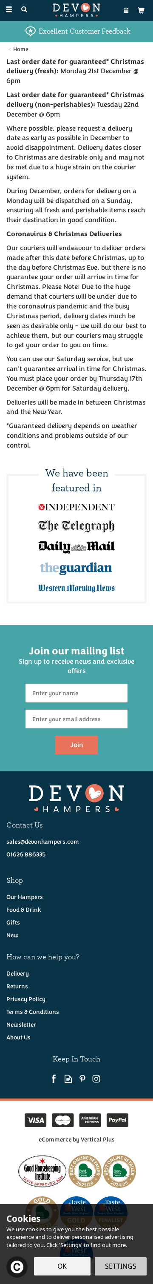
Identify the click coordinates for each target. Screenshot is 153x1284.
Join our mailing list (76, 660)
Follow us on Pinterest (82, 1078)
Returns (17, 986)
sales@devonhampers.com (42, 841)
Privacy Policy (25, 999)
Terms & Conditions (32, 1012)
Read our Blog (68, 1078)
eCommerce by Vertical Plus (77, 1139)
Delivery (17, 973)
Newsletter (21, 1024)
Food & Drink (23, 909)
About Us (18, 1037)
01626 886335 (25, 854)
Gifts (13, 922)
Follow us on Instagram (96, 1078)
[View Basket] (141, 10)
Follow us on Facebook (54, 1078)
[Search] (24, 10)
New (12, 935)
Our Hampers (24, 897)
